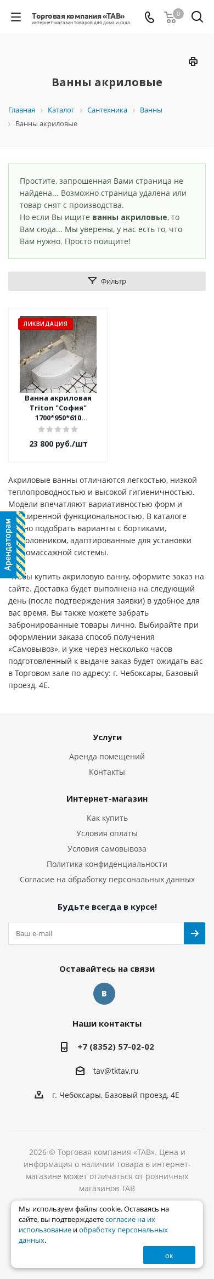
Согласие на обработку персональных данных (107, 879)
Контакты (107, 772)
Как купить (107, 818)
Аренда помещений (107, 756)
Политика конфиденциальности (107, 864)
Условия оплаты (107, 833)
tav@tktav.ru (116, 1071)
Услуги (107, 736)
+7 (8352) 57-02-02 (115, 1046)
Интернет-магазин (107, 798)
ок (169, 1255)
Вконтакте (104, 994)
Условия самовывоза (107, 848)
